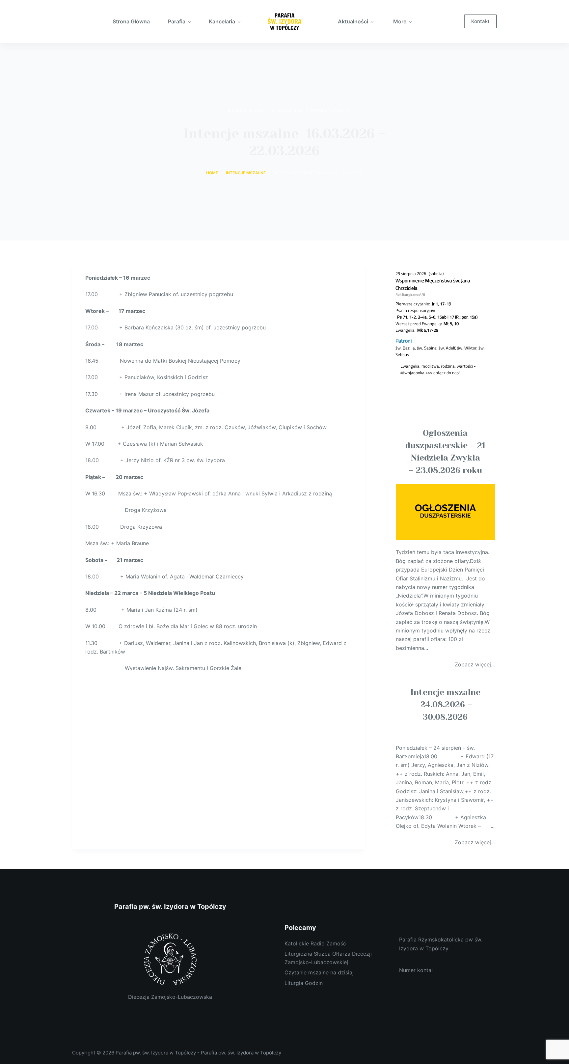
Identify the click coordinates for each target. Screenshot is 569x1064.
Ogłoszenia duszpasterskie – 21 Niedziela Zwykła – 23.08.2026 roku (445, 451)
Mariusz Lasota (245, 110)
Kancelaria (222, 21)
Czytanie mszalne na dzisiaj (319, 972)
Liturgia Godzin (303, 983)
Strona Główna (131, 21)
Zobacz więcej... (475, 664)
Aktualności (353, 21)
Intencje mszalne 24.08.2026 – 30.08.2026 (445, 704)
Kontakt (480, 21)
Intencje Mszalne (330, 110)
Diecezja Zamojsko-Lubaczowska (170, 997)
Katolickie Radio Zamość (315, 943)
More (399, 21)
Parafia (176, 21)
